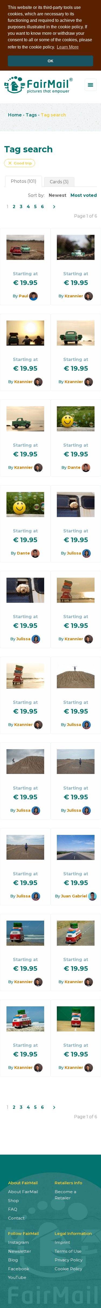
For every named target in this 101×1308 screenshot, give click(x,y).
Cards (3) (59, 181)
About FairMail (23, 1191)
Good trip (19, 163)
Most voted (84, 195)
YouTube (17, 1277)
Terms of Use (68, 1251)
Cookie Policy (68, 1268)
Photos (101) (23, 181)
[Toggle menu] (91, 85)
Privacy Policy (68, 1259)
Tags (31, 115)
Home (15, 115)
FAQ (12, 1209)
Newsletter (19, 1251)
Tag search (53, 115)
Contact (16, 1218)
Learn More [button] (68, 47)
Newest (57, 195)
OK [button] (50, 61)
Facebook (18, 1268)
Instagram (18, 1242)
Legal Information (73, 1233)
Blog (13, 1259)
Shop (13, 1200)
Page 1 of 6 (85, 216)
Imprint (62, 1242)
